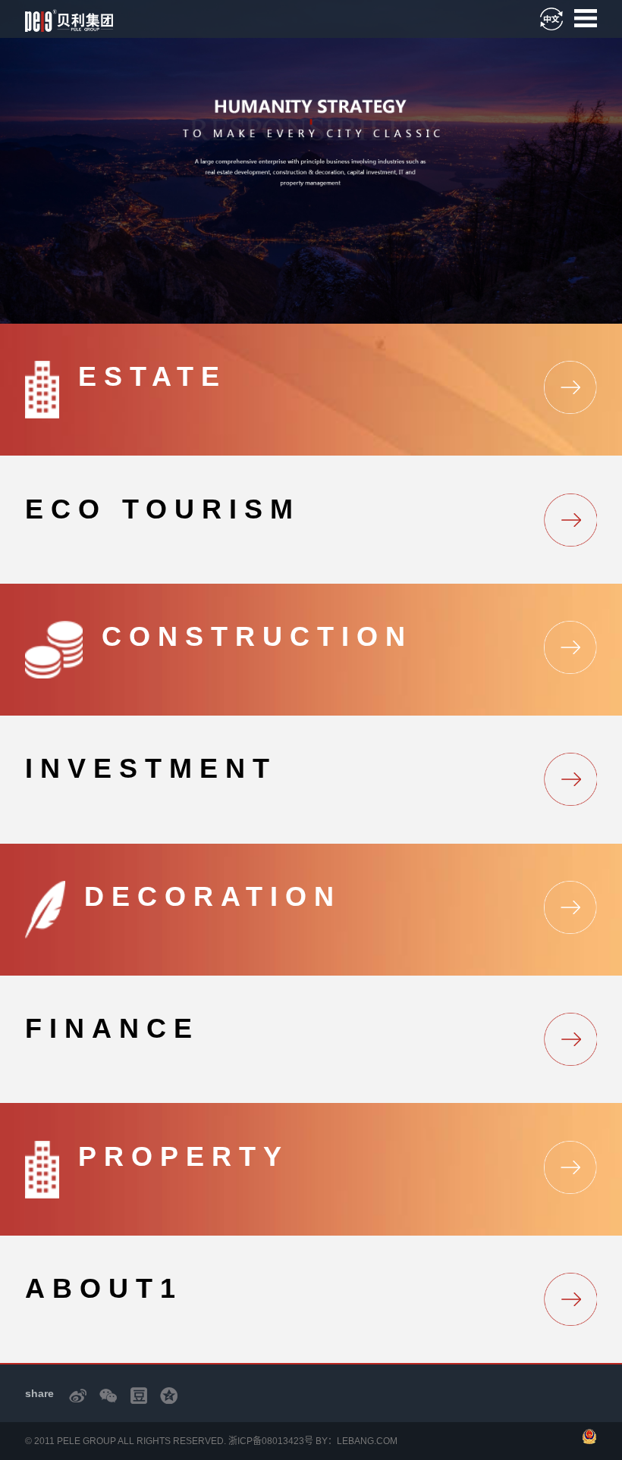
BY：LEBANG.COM (356, 1441)
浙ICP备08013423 (266, 1441)
